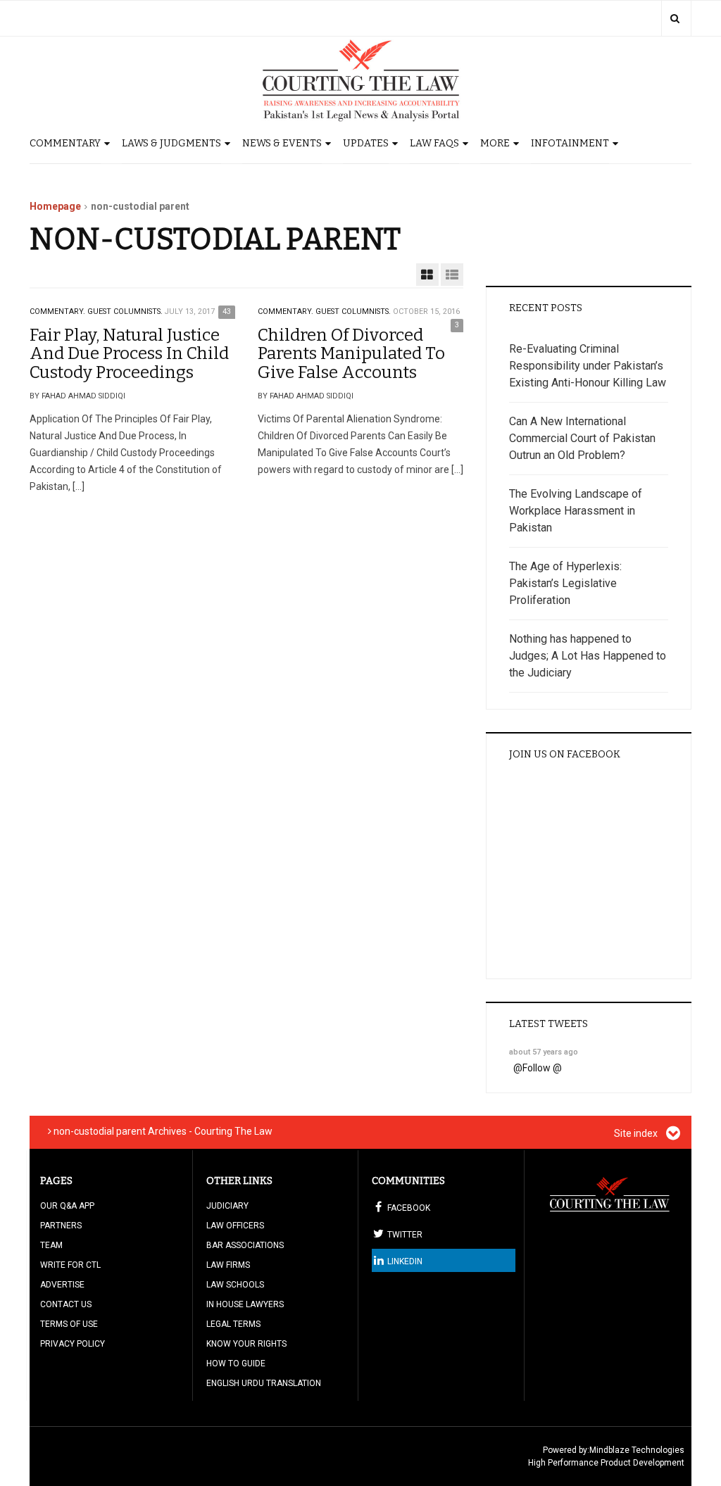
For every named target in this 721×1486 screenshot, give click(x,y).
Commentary (65, 143)
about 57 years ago (543, 1052)
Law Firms (228, 1265)
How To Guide (235, 1363)
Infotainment (570, 143)
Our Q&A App (67, 1206)
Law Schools (235, 1285)
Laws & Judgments (171, 143)
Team (51, 1245)
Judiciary (227, 1206)
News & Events (282, 143)
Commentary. (57, 311)
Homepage (55, 206)
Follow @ (542, 1067)
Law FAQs (434, 143)
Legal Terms (233, 1324)
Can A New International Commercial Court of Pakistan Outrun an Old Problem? (582, 438)
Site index (637, 1133)
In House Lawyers (245, 1304)
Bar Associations (245, 1245)
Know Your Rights (246, 1344)
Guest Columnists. (125, 311)
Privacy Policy (72, 1344)
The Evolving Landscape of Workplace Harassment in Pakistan (575, 510)
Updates (366, 143)
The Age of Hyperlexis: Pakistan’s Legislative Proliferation (565, 583)
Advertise (62, 1285)
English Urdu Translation (263, 1383)
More (495, 143)
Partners (61, 1225)
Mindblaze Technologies (636, 1450)
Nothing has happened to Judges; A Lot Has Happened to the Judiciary (587, 655)
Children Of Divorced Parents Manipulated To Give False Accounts (351, 353)
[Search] (675, 18)
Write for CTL (70, 1265)
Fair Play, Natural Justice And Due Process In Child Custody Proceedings (129, 353)
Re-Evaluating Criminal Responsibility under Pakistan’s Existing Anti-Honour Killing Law (587, 365)
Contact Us (66, 1304)
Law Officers (235, 1225)
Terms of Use (69, 1324)
